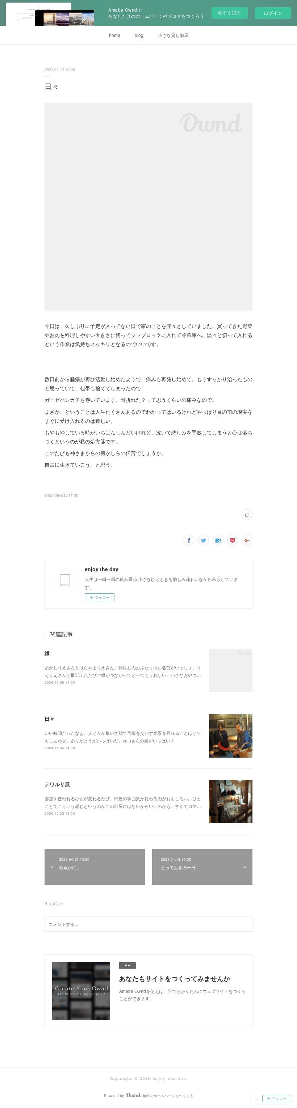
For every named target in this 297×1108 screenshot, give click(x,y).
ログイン (273, 12)
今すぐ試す (229, 12)
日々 (50, 718)
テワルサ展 (57, 784)
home (114, 35)
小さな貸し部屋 (173, 35)
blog (139, 35)
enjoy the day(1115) (61, 495)
